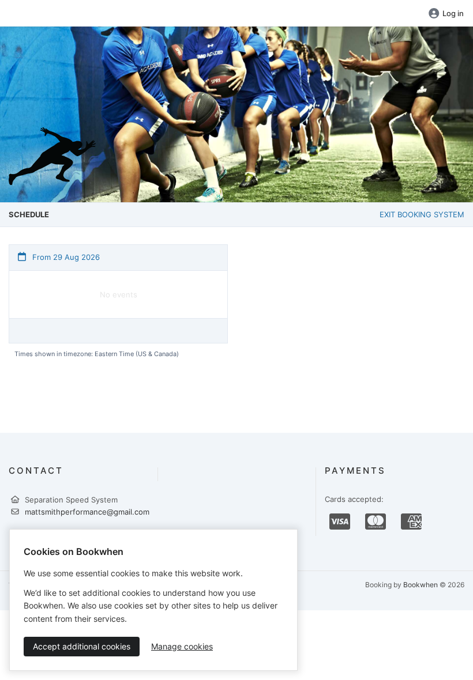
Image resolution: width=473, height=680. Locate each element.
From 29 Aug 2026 (65, 257)
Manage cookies (182, 646)
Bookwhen (420, 584)
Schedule (29, 214)
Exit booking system (422, 214)
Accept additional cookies (81, 646)
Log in (453, 13)
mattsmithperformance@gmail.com (87, 511)
